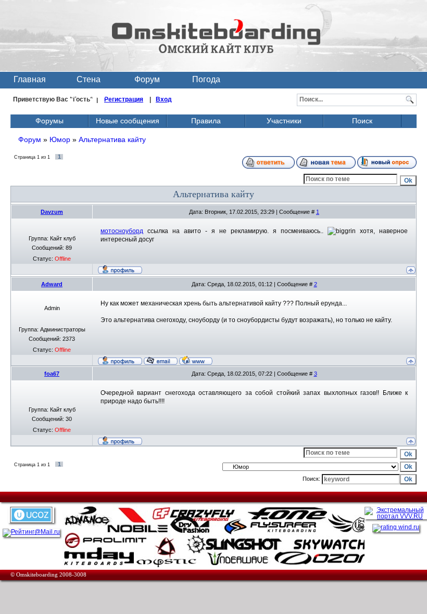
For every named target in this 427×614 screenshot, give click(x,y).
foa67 (51, 373)
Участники (284, 121)
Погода (206, 79)
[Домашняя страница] (195, 360)
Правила (206, 121)
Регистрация (123, 99)
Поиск (362, 121)
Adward (51, 284)
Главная (30, 79)
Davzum (52, 212)
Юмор (59, 139)
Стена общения (88, 81)
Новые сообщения (127, 121)
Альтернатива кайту (112, 139)
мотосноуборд (122, 231)
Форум (147, 79)
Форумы (49, 121)
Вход (164, 99)
